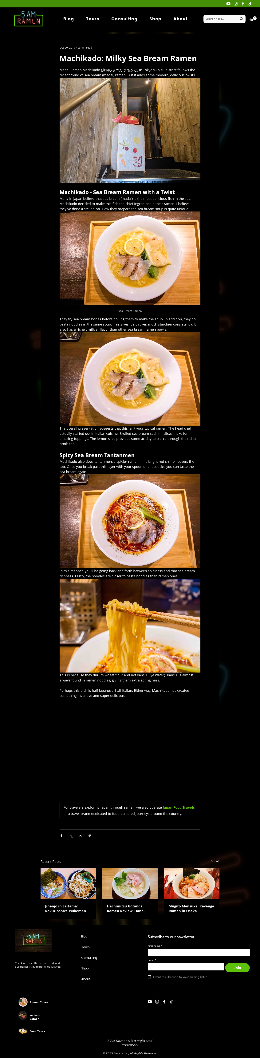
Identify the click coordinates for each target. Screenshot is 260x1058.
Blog (84, 936)
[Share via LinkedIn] (80, 836)
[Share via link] (89, 836)
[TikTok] (250, 3)
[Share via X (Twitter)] (71, 836)
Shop (85, 968)
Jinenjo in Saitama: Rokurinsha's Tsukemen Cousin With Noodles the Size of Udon (66, 908)
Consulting (89, 958)
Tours (85, 947)
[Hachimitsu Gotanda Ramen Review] (130, 883)
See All (215, 861)
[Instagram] (235, 3)
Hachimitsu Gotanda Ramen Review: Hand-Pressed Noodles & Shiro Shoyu (128, 908)
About (85, 979)
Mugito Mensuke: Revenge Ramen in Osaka (191, 908)
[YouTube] (228, 3)
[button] (253, 18)
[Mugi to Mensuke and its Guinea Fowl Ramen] (191, 883)
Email (152, 960)
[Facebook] (242, 3)
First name (155, 945)
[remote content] (130, 752)
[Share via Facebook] (61, 836)
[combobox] (224, 19)
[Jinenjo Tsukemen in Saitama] (68, 883)
